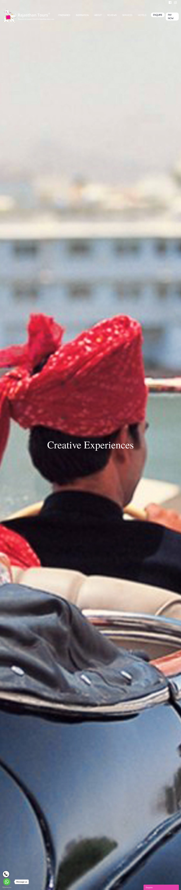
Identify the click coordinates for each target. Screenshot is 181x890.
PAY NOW (171, 16)
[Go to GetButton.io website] (6, 887)
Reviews (112, 15)
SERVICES (127, 15)
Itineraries (64, 15)
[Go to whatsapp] (6, 881)
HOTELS (142, 15)
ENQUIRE (157, 14)
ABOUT (98, 15)
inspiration (82, 15)
